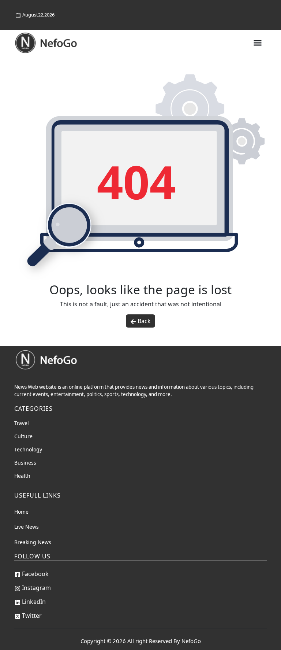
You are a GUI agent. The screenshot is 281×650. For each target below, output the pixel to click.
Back (144, 321)
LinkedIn (34, 602)
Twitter (32, 616)
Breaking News (32, 542)
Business (25, 462)
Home (21, 511)
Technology (28, 449)
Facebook (35, 574)
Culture (23, 436)
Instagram (36, 588)
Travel (21, 423)
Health (22, 475)
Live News (26, 526)
